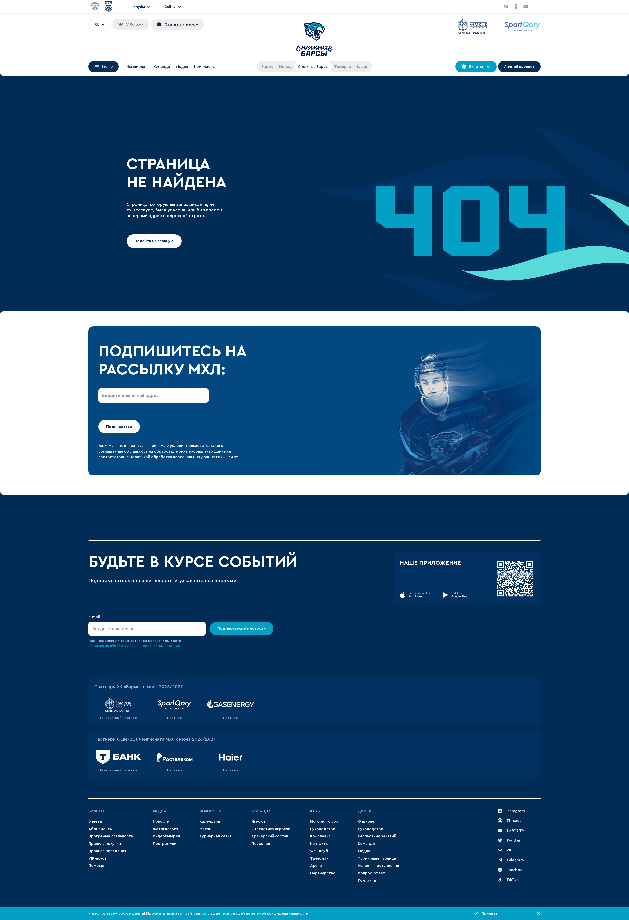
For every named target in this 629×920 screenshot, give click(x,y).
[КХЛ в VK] (506, 6)
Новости (161, 821)
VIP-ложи (97, 858)
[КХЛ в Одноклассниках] (516, 6)
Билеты (96, 811)
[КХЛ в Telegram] (536, 6)
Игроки (258, 821)
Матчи (205, 829)
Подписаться (119, 427)
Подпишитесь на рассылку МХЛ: (172, 360)
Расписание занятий (377, 836)
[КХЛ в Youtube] (526, 6)
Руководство (322, 829)
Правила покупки (104, 844)
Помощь (96, 866)
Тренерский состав (269, 836)
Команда (161, 67)
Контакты (319, 844)
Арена (316, 866)
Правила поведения (107, 851)
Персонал (260, 844)
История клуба (324, 821)
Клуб (315, 811)
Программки (164, 844)
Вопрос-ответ (371, 873)
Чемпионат (137, 67)
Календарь (210, 821)
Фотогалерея (165, 829)
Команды (366, 844)
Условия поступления (378, 866)
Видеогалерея (166, 836)
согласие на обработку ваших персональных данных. (134, 646)
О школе (366, 821)
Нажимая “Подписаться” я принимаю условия (142, 446)
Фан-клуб (319, 851)
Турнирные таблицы (377, 858)
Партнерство (323, 873)
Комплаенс (204, 67)
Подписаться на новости (241, 628)
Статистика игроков (270, 829)
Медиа (182, 67)
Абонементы (100, 829)
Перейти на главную (154, 241)
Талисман (319, 858)
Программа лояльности (110, 836)
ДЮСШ (364, 811)
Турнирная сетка (216, 836)
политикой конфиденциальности (277, 913)
